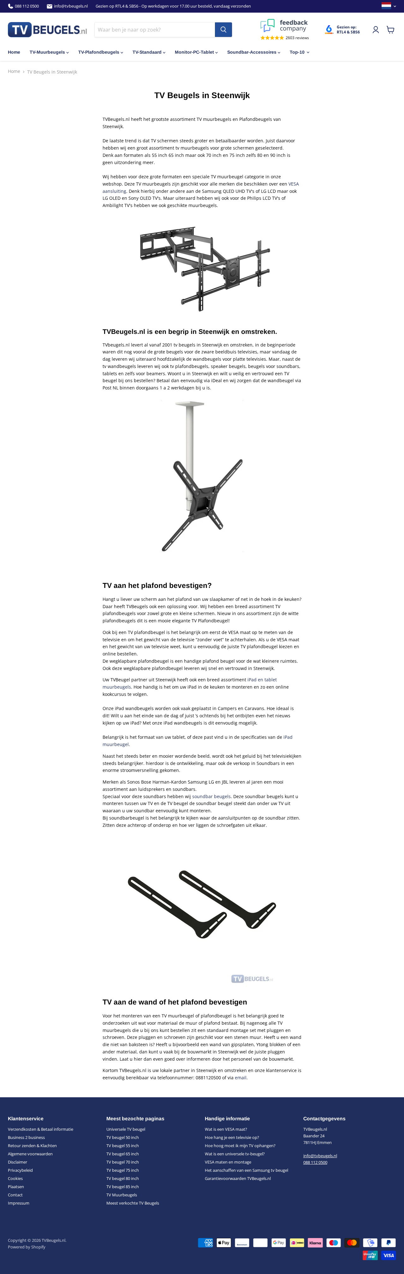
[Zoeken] (223, 29)
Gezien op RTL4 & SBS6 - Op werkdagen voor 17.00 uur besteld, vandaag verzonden (173, 6)
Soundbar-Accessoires (251, 52)
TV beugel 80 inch (122, 1178)
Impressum (18, 1203)
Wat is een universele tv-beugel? (235, 1154)
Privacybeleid (20, 1170)
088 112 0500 (27, 6)
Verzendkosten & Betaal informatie (40, 1129)
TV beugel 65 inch (122, 1154)
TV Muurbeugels (121, 1195)
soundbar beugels (211, 796)
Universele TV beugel (125, 1129)
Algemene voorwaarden (30, 1154)
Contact (15, 1195)
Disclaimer (17, 1162)
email (241, 1078)
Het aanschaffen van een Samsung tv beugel (246, 1170)
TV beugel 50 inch (122, 1137)
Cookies (15, 1178)
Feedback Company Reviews (284, 25)
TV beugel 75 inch (122, 1170)
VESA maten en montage (228, 1162)
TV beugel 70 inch (122, 1162)
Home (14, 52)
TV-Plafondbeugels (98, 52)
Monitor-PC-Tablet (194, 52)
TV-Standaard (147, 52)
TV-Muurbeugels (47, 52)
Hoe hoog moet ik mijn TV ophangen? (240, 1145)
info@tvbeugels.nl (71, 6)
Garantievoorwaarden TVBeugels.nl (238, 1178)
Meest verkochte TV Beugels (132, 1203)
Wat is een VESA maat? (226, 1129)
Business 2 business (26, 1137)
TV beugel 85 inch (122, 1186)
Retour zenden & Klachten (32, 1145)
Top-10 (297, 52)
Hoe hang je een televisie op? (232, 1137)
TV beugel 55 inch (122, 1145)
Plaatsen (16, 1186)
